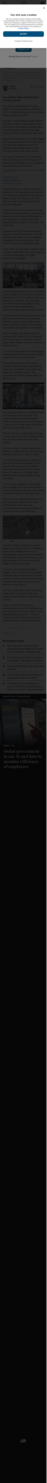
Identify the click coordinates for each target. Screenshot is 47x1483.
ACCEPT (23, 34)
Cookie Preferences (23, 41)
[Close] (44, 8)
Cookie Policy (23, 28)
